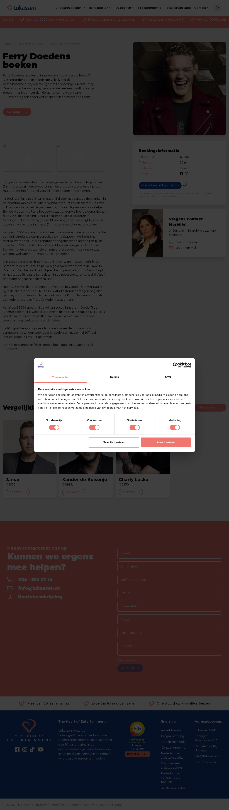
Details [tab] (114, 376)
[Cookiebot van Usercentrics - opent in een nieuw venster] (175, 365)
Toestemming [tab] (60, 377)
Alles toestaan (166, 442)
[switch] (94, 427)
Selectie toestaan (114, 442)
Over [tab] (168, 376)
